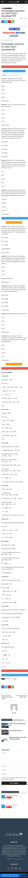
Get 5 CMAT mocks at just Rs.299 (14, 71)
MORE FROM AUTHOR (18, 720)
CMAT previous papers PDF (13, 75)
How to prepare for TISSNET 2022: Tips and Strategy (7, 697)
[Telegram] (16, 868)
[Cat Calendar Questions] (5, 732)
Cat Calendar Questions (15, 730)
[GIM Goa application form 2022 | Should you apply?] (5, 739)
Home (2, 6)
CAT (6, 6)
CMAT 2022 (8, 678)
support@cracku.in (16, 859)
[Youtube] (19, 868)
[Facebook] (8, 868)
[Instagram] (12, 868)
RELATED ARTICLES (6, 720)
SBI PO (3, 727)
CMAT (9, 6)
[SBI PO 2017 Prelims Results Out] (5, 725)
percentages (14, 678)
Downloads (9, 8)
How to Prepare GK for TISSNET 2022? (21, 696)
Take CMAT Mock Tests (14, 222)
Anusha (4, 18)
